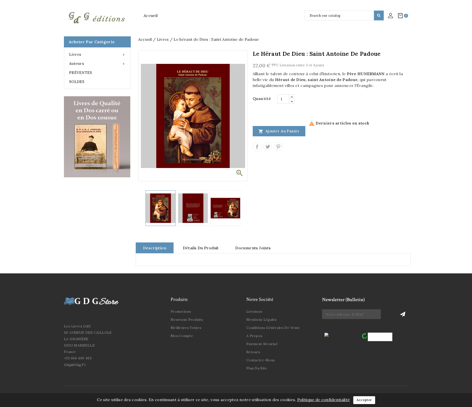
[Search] (379, 15)
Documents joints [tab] (253, 247)
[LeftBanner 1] (97, 136)
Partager (257, 147)
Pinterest (278, 147)
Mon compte (182, 336)
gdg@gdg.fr (75, 365)
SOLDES (77, 81)
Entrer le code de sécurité (350, 327)
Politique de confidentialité (323, 399)
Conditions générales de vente (273, 327)
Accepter (364, 400)
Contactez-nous (260, 360)
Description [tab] (154, 247)
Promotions (181, 311)
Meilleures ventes (186, 327)
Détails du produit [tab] (201, 247)
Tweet (268, 147)
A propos (254, 336)
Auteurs (97, 63)
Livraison (254, 311)
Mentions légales (261, 319)
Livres (97, 54)
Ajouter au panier (279, 131)
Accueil (151, 15)
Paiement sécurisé (262, 344)
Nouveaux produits (187, 319)
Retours (253, 352)
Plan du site (256, 368)
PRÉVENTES (80, 72)
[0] (400, 15)
